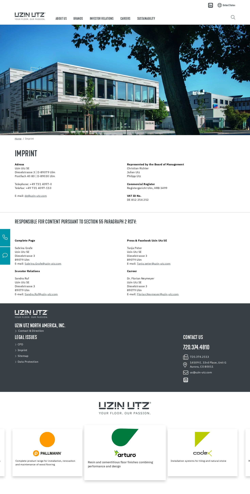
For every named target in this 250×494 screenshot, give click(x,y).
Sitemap (23, 356)
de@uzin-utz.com (36, 196)
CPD (20, 344)
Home (18, 139)
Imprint (22, 350)
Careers (125, 19)
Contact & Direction (31, 331)
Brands (78, 19)
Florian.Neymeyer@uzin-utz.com (158, 294)
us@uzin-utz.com (201, 372)
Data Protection (28, 362)
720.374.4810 (196, 348)
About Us (61, 19)
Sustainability (146, 19)
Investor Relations (102, 19)
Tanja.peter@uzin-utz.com (154, 264)
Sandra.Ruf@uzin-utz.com (41, 294)
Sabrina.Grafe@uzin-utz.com (43, 264)
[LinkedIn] (210, 5)
